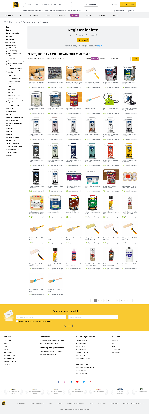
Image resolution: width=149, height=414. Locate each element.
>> (137, 300)
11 (128, 300)
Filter (135, 59)
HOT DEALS (94, 58)
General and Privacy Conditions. (43, 321)
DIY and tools (14, 22)
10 (124, 300)
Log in (99, 46)
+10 (134, 300)
